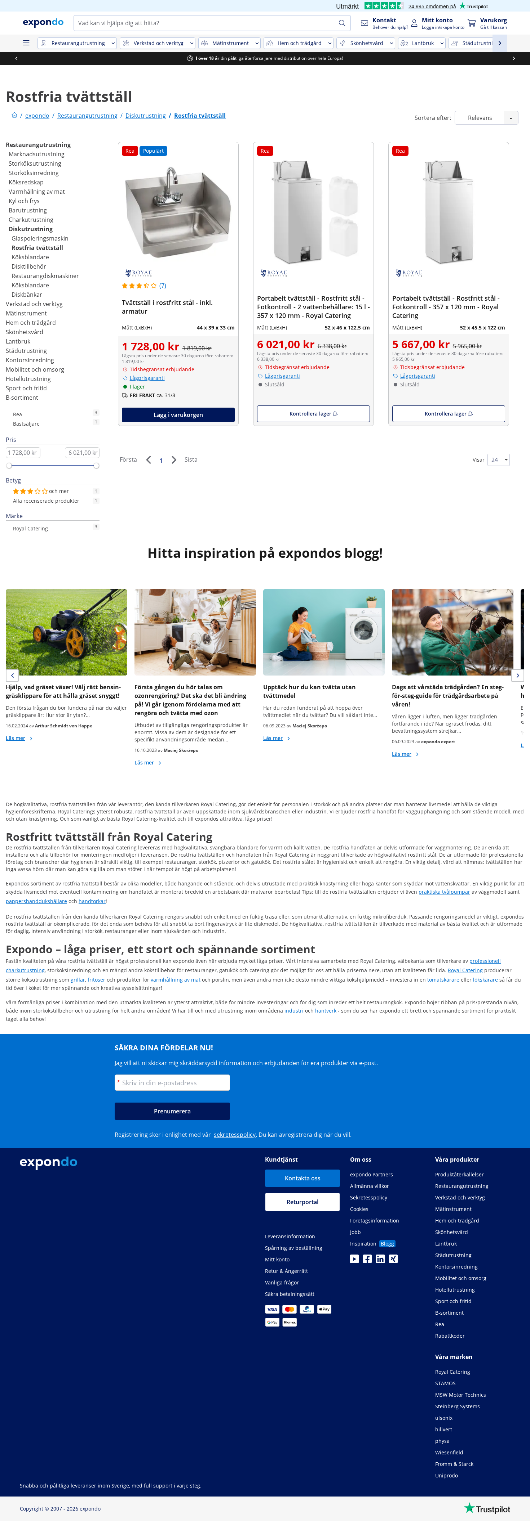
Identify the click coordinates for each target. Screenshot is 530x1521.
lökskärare (485, 979)
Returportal (302, 1202)
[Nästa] (173, 459)
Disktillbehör (29, 266)
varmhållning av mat (175, 979)
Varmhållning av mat (37, 192)
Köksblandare (30, 257)
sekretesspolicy (235, 1135)
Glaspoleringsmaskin (40, 238)
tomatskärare (443, 979)
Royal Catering (465, 970)
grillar (78, 979)
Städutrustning (26, 351)
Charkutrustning (31, 220)
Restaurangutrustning (38, 145)
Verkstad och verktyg (34, 304)
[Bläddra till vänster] (16, 58)
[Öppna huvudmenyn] (26, 43)
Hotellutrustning (28, 379)
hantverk (325, 1010)
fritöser (96, 979)
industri (294, 1010)
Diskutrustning (31, 229)
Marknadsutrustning (37, 154)
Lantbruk (18, 341)
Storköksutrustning (35, 163)
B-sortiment (22, 397)
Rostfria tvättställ (37, 248)
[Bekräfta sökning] (342, 23)
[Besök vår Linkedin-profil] (380, 1261)
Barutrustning (28, 210)
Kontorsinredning (30, 360)
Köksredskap (26, 182)
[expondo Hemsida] (14, 116)
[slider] (9, 465)
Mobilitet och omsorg (35, 369)
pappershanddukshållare (36, 901)
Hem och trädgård (31, 323)
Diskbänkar (27, 295)
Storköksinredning (34, 173)
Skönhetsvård (24, 332)
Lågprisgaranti (147, 377)
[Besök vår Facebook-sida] (367, 1261)
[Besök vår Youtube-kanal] (354, 1261)
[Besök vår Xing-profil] (393, 1261)
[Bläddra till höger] (514, 58)
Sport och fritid (26, 388)
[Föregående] (148, 459)
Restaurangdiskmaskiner (45, 276)
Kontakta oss (303, 1178)
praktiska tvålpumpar (444, 891)
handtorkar (92, 901)
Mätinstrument (26, 313)
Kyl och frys (24, 201)
